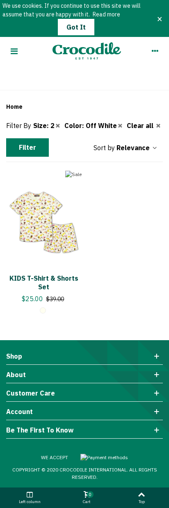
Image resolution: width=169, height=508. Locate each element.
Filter (27, 147)
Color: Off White (90, 125)
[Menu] (14, 51)
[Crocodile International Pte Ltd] (84, 50)
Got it (76, 27)
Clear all (141, 125)
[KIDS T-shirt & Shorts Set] (44, 220)
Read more (106, 14)
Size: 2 (44, 125)
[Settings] (155, 51)
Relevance (133, 148)
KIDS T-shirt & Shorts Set (43, 282)
